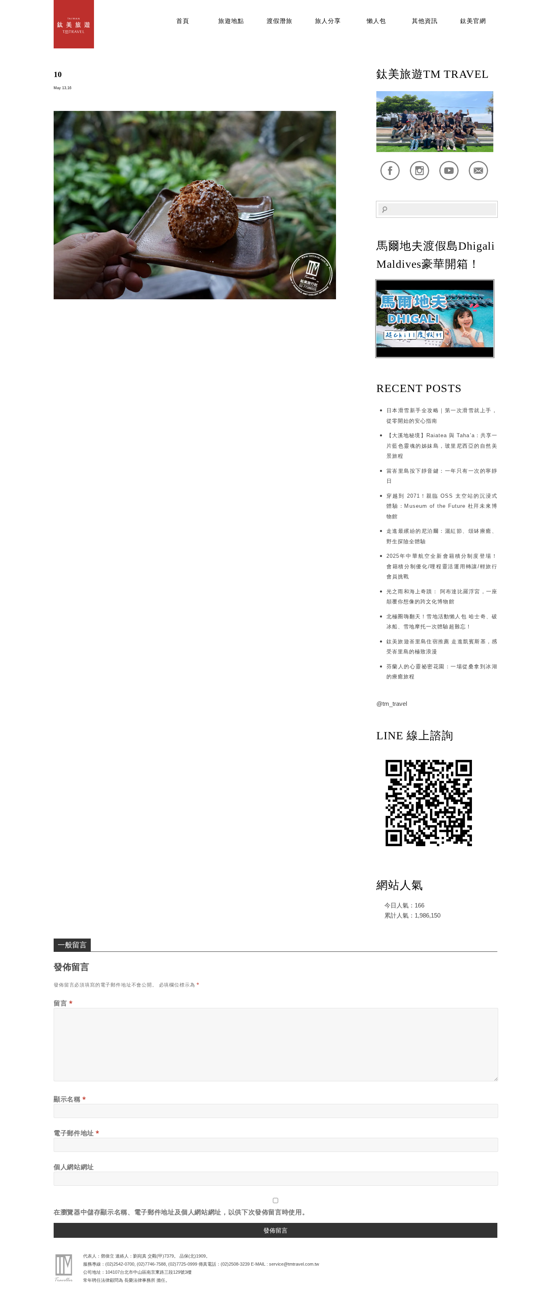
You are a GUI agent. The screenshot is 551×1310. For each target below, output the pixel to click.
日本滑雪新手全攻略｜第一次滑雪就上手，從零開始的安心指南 (441, 415)
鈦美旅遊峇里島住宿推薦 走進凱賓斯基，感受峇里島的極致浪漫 (441, 646)
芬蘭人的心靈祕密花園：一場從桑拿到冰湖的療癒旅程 (441, 671)
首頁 (182, 21)
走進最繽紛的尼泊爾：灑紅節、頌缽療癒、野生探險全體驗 (441, 536)
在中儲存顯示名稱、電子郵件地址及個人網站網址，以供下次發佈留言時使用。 (181, 1212)
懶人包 (376, 21)
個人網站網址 (74, 1166)
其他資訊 (425, 21)
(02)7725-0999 (182, 1264)
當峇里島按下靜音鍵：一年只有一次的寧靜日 (441, 476)
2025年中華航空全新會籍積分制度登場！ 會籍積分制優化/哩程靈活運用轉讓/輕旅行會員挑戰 (441, 566)
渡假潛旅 (279, 21)
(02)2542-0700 (119, 1264)
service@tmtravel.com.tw (294, 1264)
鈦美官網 (473, 21)
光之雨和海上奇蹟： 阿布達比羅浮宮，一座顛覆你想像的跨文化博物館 (441, 596)
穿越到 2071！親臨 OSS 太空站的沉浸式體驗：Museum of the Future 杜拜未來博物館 (441, 506)
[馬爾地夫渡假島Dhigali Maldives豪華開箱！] (434, 355)
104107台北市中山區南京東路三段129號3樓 (148, 1272)
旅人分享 (328, 21)
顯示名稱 (70, 1099)
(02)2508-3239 (235, 1264)
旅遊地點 (231, 21)
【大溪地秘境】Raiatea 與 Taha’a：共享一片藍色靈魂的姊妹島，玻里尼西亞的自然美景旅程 (441, 445)
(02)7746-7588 (151, 1264)
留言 (63, 1003)
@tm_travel (391, 703)
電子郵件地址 (77, 1133)
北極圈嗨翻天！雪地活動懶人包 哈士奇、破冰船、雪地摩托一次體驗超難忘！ (441, 621)
